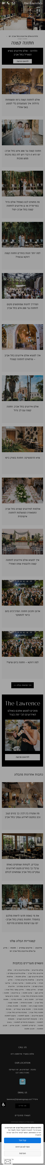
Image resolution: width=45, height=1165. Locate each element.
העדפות (22, 1153)
